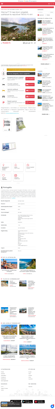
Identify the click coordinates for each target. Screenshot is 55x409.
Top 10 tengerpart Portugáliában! (13, 282)
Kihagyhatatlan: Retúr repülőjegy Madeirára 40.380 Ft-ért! (47, 48)
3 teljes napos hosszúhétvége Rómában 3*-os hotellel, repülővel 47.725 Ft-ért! (9, 337)
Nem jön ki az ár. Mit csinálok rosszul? (27, 105)
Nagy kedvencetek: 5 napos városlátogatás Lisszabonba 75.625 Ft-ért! (47, 39)
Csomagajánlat (33, 1)
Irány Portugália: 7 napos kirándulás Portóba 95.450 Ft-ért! (47, 22)
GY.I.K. (2, 386)
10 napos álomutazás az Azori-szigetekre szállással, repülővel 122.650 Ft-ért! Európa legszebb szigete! (48, 31)
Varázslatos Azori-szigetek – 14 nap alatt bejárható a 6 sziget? (31, 284)
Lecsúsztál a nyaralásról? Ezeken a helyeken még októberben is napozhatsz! (31, 311)
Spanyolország (32, 315)
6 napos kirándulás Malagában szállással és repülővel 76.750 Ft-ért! (27, 357)
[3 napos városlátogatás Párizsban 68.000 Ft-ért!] (9, 354)
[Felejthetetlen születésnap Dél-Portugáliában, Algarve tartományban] (4, 312)
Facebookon (24, 65)
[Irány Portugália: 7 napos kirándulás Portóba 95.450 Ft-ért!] (40, 23)
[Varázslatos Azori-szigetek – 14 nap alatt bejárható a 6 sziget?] (22, 286)
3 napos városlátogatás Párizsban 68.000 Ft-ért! (9, 356)
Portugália (31, 287)
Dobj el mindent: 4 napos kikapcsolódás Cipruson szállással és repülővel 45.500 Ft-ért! (27, 337)
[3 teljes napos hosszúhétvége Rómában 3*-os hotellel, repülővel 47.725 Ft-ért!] (9, 334)
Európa (30, 371)
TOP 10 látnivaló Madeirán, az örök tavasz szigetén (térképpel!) (27, 271)
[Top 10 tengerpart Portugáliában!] (4, 286)
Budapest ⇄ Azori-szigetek (15, 77)
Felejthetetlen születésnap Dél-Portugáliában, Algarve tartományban (13, 311)
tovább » (13, 197)
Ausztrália (30, 378)
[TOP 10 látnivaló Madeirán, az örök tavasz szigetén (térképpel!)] (27, 268)
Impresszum (3, 377)
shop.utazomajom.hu (12, 113)
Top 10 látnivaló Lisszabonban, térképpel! (9, 271)
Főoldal (2, 371)
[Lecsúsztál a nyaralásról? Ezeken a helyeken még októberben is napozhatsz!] (22, 312)
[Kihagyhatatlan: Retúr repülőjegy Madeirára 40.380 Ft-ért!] (40, 49)
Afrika (30, 377)
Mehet (51, 12)
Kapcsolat (30, 386)
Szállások (27, 1)
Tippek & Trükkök (4, 388)
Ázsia (30, 373)
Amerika (30, 375)
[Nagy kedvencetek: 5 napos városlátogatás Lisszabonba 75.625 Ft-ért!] (40, 40)
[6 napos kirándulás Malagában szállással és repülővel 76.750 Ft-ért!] (27, 354)
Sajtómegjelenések (4, 380)
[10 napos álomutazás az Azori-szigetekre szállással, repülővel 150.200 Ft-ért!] (40, 56)
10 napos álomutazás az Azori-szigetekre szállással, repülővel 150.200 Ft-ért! (48, 56)
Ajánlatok (21, 1)
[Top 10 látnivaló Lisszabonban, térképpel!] (9, 268)
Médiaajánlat (3, 378)
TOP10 (6, 273)
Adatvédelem (3, 375)
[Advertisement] (18, 54)
